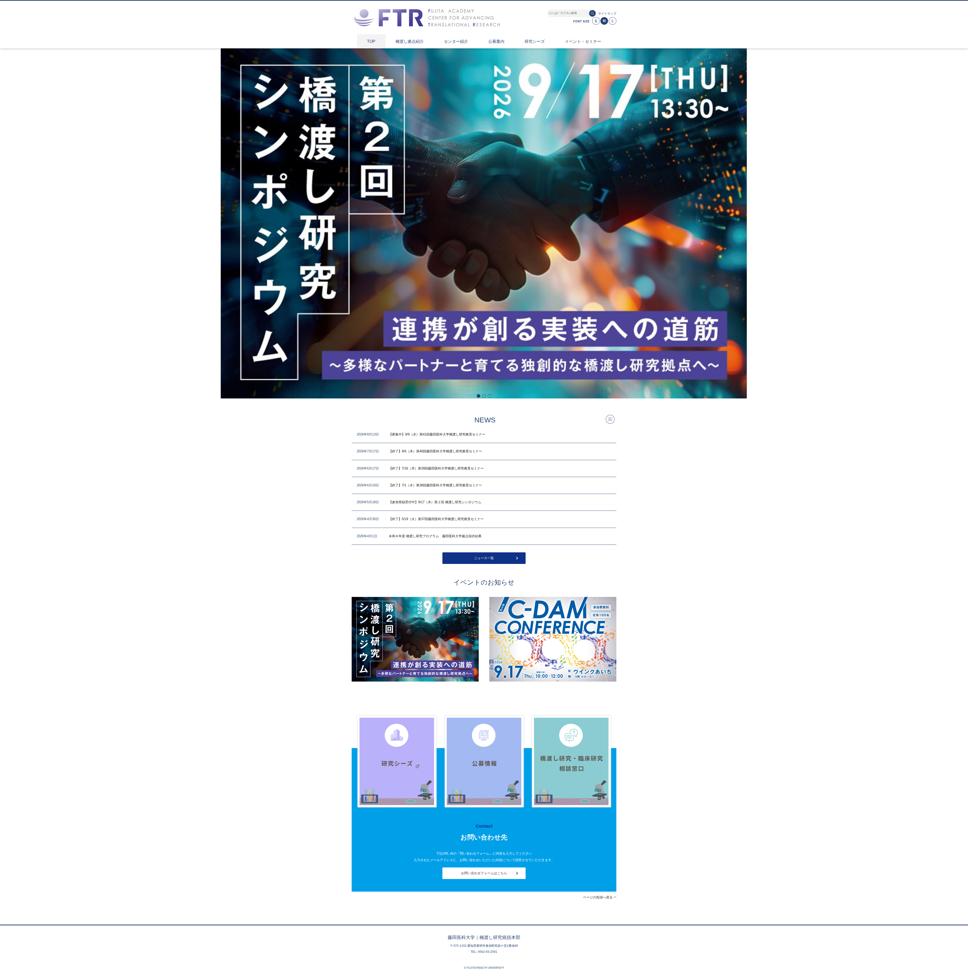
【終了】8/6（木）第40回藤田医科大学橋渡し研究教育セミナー (435, 451)
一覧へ (610, 419)
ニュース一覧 (484, 558)
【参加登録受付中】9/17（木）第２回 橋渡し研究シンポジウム (435, 502)
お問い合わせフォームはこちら (484, 873)
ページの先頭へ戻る (598, 897)
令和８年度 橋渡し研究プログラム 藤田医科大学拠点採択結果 (435, 536)
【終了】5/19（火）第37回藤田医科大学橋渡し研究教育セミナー (436, 519)
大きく (612, 21)
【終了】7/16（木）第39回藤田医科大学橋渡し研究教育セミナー (436, 468)
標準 (604, 21)
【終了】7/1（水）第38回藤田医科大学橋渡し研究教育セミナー (435, 485)
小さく (596, 21)
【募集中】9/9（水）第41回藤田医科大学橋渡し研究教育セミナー (437, 434)
